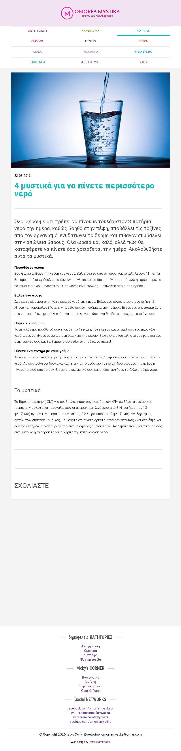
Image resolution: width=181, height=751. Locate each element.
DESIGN (143, 41)
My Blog (90, 682)
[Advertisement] (88, 458)
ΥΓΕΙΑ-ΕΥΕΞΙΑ (143, 51)
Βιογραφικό (90, 677)
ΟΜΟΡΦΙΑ (37, 41)
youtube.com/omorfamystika (90, 721)
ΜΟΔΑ (37, 51)
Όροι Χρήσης (90, 690)
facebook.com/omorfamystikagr (90, 708)
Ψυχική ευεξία (90, 659)
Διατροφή (90, 655)
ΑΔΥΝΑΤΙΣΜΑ (90, 30)
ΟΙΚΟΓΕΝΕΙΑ (37, 62)
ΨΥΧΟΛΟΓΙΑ (90, 51)
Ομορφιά (90, 650)
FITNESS (90, 41)
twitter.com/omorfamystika (90, 713)
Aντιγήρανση (90, 646)
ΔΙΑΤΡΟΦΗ (143, 30)
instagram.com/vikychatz (90, 717)
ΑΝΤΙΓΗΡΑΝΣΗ (37, 30)
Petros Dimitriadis (99, 741)
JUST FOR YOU (90, 62)
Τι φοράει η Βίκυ (90, 686)
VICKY (143, 62)
